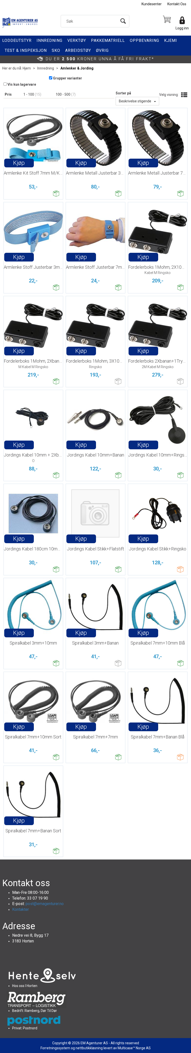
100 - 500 (63, 94)
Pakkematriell (108, 40)
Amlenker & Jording (77, 68)
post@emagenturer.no (45, 903)
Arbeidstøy (78, 50)
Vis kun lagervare (21, 84)
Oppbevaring (144, 40)
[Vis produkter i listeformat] (184, 95)
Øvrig (102, 50)
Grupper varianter (67, 78)
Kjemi (170, 40)
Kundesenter (152, 4)
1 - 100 (29, 94)
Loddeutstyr (17, 40)
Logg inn (182, 28)
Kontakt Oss (176, 4)
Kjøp (19, 162)
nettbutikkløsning (89, 1048)
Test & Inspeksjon (26, 50)
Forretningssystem (55, 1048)
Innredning (49, 40)
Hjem (27, 68)
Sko (56, 50)
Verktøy (76, 40)
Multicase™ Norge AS (134, 1048)
